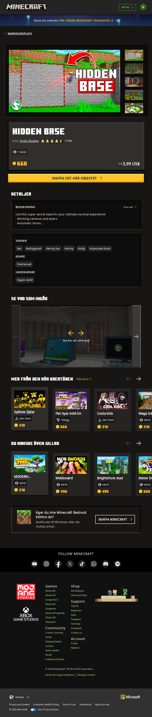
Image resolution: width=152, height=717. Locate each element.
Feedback (76, 619)
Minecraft (50, 590)
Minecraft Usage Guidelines (59, 674)
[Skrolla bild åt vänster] (15, 336)
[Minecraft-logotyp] (26, 7)
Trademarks (85, 704)
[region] (76, 336)
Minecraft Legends (55, 613)
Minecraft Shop (79, 595)
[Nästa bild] (138, 379)
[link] (34, 564)
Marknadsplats (20, 33)
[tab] (134, 55)
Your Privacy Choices (48, 709)
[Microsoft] (130, 696)
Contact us (76, 632)
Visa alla (82, 379)
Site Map (75, 623)
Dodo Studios (29, 141)
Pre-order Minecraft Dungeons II (86, 20)
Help (73, 614)
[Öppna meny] (143, 7)
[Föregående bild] (128, 379)
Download (76, 628)
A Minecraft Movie (54, 659)
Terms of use (69, 704)
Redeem (75, 647)
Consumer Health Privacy (46, 704)
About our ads (102, 704)
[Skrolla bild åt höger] (136, 336)
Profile (74, 643)
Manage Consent (86, 674)
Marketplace (77, 590)
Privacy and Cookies (19, 704)
